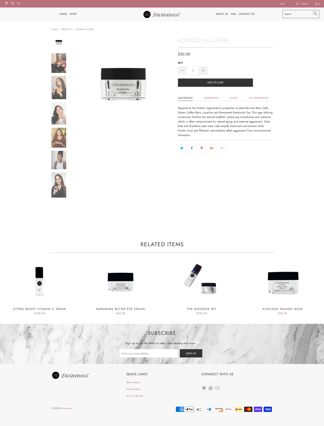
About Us (222, 14)
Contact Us (247, 14)
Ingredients (211, 98)
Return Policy (133, 382)
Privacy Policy (133, 389)
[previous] (77, 86)
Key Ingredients (258, 98)
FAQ (233, 14)
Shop (73, 14)
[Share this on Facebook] (192, 148)
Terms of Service (134, 396)
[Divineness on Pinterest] (6, 3)
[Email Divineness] (18, 3)
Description (185, 98)
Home (63, 14)
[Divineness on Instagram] (12, 3)
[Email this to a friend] (222, 148)
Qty (180, 63)
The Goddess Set (201, 282)
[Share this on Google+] (212, 148)
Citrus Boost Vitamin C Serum (39, 282)
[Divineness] (162, 14)
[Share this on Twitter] (182, 148)
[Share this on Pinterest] (202, 148)
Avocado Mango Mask (282, 282)
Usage (234, 98)
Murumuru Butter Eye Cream (120, 282)
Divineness (65, 408)
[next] (168, 86)
